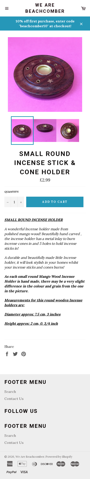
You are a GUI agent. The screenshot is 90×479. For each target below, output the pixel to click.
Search (10, 391)
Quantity (11, 191)
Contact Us (14, 398)
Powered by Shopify (58, 457)
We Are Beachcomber (45, 8)
